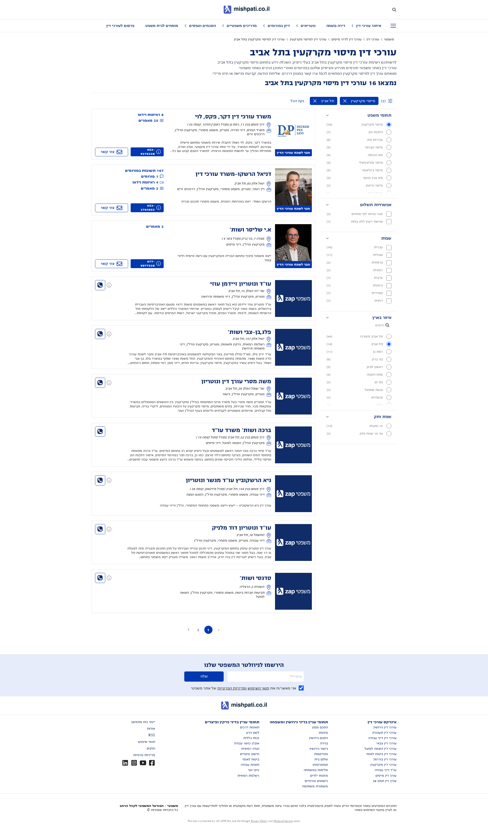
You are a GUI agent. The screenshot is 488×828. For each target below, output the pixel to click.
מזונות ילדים (319, 775)
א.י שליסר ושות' (250, 230)
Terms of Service (283, 821)
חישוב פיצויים (249, 754)
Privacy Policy (259, 821)
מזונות (323, 732)
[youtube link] (143, 763)
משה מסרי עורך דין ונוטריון (236, 381)
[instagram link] (134, 763)
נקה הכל (297, 101)
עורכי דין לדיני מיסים (346, 39)
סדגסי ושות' (255, 578)
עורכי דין (373, 39)
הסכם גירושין (318, 738)
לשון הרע (252, 732)
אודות (151, 728)
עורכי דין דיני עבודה (382, 738)
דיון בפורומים (279, 26)
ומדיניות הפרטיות (232, 688)
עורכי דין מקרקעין (383, 764)
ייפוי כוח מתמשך (143, 722)
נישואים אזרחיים (316, 781)
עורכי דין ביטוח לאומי (381, 754)
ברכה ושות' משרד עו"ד (241, 430)
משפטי (389, 39)
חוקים (151, 748)
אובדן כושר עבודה (246, 743)
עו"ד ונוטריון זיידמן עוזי (240, 284)
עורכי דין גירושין (384, 727)
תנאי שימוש (146, 742)
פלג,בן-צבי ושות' (249, 332)
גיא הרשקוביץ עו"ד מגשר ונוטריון (228, 480)
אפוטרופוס (320, 764)
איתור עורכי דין (368, 26)
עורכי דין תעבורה (384, 732)
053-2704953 (148, 207)
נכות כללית (251, 738)
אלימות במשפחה (316, 770)
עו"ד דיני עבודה (385, 770)
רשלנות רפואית (248, 775)
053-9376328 (148, 152)
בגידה (324, 743)
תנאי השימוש (258, 688)
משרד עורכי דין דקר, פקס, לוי (233, 117)
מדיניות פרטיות (144, 755)
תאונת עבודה (250, 764)
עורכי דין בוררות (384, 759)
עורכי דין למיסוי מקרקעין (308, 39)
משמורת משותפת (315, 786)
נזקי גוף (253, 770)
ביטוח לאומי (250, 759)
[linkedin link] (125, 763)
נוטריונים (308, 26)
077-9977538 (148, 263)
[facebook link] (152, 763)
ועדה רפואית (250, 748)
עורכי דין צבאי (386, 743)
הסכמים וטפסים (202, 26)
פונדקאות (321, 754)
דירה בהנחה (335, 26)
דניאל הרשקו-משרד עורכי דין (233, 174)
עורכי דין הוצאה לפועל (380, 748)
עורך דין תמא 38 (384, 781)
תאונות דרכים (249, 727)
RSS (151, 735)
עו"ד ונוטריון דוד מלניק (241, 528)
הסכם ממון (320, 727)
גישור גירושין (319, 748)
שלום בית (321, 759)
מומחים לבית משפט (161, 26)
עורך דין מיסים (385, 775)
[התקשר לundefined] (100, 285)
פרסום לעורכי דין (120, 26)
